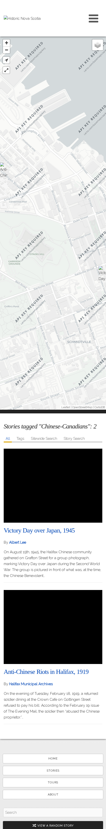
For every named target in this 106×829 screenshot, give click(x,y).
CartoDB (99, 407)
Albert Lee (17, 542)
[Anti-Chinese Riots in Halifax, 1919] (3, 171)
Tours (53, 782)
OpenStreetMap (82, 407)
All (8, 438)
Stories (53, 770)
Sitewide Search (44, 438)
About (53, 794)
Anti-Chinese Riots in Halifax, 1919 (46, 671)
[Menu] (93, 18)
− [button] (6, 50)
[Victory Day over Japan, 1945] (102, 274)
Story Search (74, 438)
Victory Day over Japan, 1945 (39, 530)
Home (53, 758)
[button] (6, 60)
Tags (20, 438)
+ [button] (6, 43)
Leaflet (65, 407)
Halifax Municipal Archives (31, 684)
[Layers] (97, 44)
